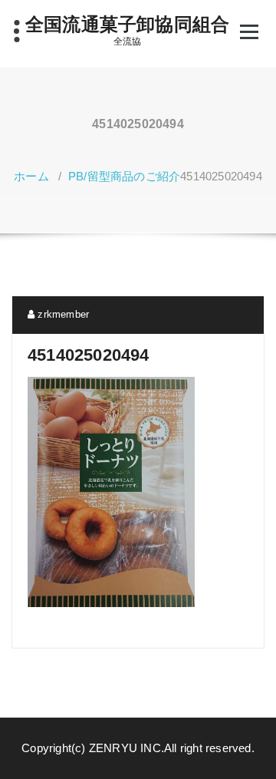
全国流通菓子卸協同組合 (127, 24)
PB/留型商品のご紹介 (124, 176)
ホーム (31, 176)
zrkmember (61, 314)
